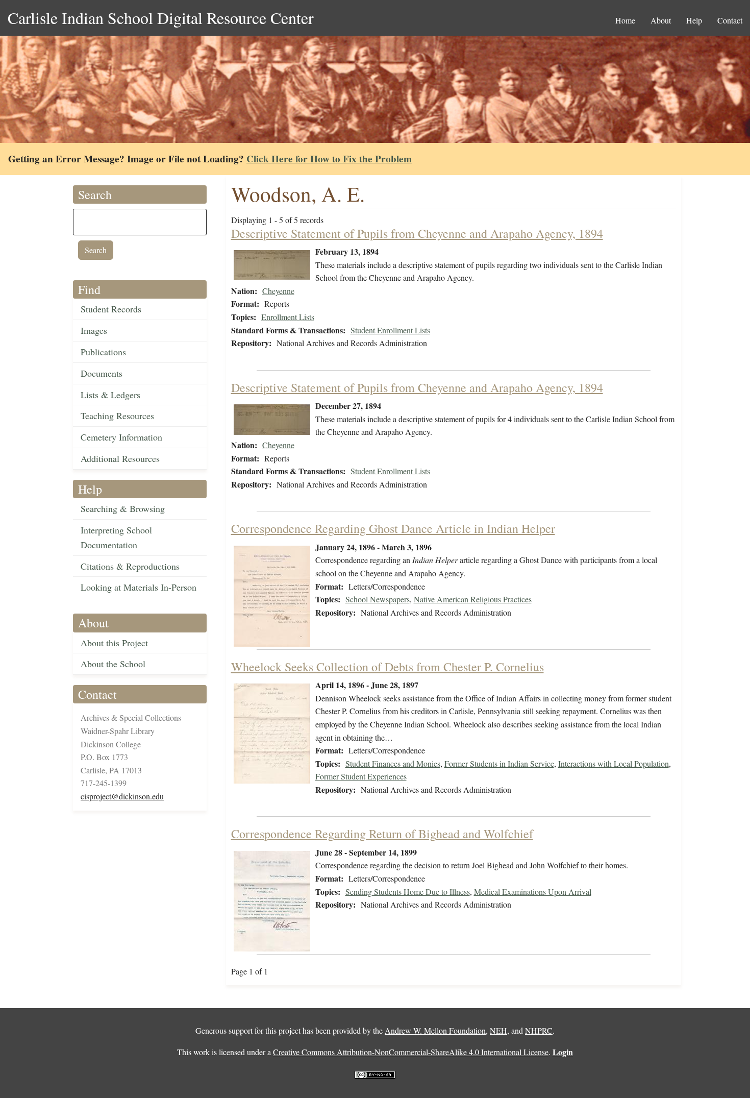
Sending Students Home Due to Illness (407, 891)
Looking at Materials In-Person (138, 587)
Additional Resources (120, 458)
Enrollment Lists (287, 316)
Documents (101, 373)
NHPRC (539, 1030)
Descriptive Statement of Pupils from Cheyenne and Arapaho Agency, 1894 (417, 233)
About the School (113, 663)
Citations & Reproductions (130, 566)
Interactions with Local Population (613, 763)
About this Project (114, 643)
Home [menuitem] (625, 20)
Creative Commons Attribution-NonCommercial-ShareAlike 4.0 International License (410, 1051)
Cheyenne (278, 290)
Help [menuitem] (694, 20)
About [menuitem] (661, 20)
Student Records (111, 309)
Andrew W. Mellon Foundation (435, 1030)
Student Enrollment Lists (390, 330)
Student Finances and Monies (392, 763)
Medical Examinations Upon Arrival (532, 891)
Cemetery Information (121, 437)
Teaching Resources (117, 415)
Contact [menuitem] (729, 20)
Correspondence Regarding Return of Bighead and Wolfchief (382, 833)
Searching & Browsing (123, 508)
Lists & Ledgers (110, 394)
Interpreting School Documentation (116, 537)
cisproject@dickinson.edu (122, 796)
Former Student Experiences (361, 776)
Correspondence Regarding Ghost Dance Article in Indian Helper (393, 528)
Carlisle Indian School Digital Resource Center (161, 18)
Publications (103, 352)
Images (94, 330)
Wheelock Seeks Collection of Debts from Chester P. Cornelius (387, 666)
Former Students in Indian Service (499, 763)
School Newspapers (377, 599)
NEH (498, 1030)
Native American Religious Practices (473, 599)
